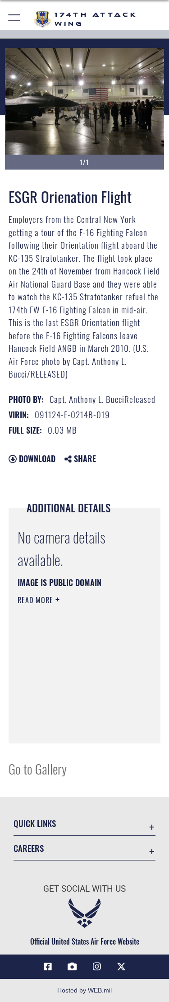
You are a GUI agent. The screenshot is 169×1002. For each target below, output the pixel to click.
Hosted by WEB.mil (84, 990)
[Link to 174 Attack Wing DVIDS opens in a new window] (72, 967)
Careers (29, 848)
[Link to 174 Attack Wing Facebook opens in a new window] (48, 967)
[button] (14, 19)
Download (36, 458)
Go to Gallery (38, 768)
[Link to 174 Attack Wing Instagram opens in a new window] (97, 967)
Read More (36, 600)
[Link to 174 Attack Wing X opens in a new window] (121, 967)
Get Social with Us (84, 889)
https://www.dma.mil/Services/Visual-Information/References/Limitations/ (72, 714)
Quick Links (35, 823)
